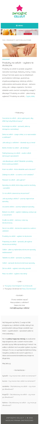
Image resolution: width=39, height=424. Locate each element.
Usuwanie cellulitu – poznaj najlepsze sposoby (18, 207)
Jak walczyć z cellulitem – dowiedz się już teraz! (18, 142)
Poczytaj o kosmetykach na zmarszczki (18, 286)
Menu (20, 25)
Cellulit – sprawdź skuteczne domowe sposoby (18, 263)
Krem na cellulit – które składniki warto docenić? (18, 169)
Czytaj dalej (30, 96)
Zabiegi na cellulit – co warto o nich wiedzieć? (18, 175)
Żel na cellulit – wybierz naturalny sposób (16, 268)
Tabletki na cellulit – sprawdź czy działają (16, 258)
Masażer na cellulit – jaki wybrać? (13, 180)
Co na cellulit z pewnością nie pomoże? (15, 193)
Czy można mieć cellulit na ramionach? (22, 376)
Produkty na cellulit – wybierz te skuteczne (17, 64)
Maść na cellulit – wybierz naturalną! (14, 274)
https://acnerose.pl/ (29, 289)
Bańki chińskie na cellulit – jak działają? (15, 148)
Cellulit (6, 59)
